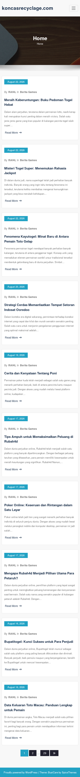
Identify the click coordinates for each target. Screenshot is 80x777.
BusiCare (53, 772)
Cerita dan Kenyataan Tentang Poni (30, 373)
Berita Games (28, 92)
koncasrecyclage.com (27, 7)
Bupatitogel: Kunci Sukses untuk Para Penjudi (38, 641)
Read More (11, 132)
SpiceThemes (69, 772)
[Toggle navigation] (73, 8)
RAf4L (12, 92)
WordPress (31, 772)
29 (44, 753)
